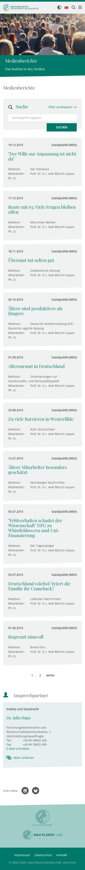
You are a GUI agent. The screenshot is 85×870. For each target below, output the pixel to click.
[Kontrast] (59, 8)
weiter (50, 675)
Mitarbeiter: (16, 174)
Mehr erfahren (24, 758)
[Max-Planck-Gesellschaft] (42, 818)
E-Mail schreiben (18, 749)
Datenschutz (43, 855)
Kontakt (62, 855)
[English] (66, 8)
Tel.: (9, 740)
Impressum (22, 855)
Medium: (14, 169)
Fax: (9, 744)
